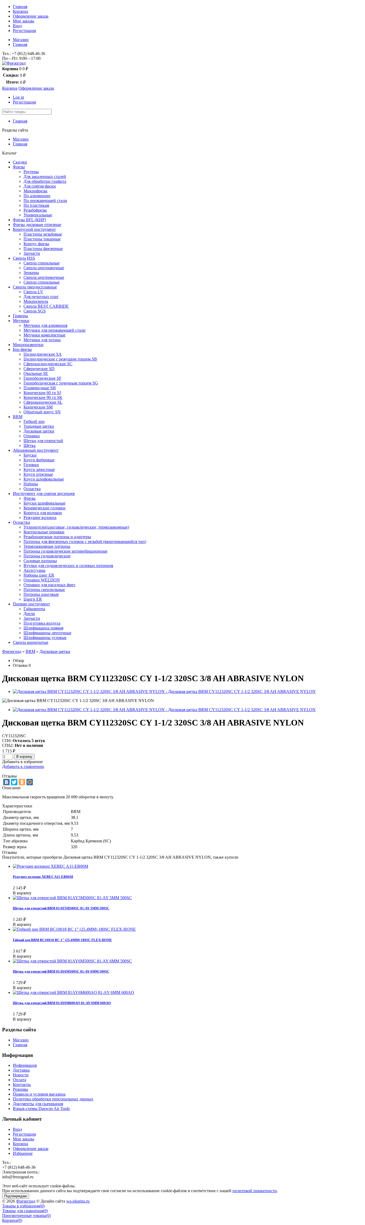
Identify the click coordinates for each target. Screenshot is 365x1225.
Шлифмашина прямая (43, 628)
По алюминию (37, 195)
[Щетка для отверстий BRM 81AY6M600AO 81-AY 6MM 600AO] (73, 992)
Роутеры (31, 171)
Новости (21, 1075)
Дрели (29, 613)
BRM (17, 416)
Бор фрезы (22, 349)
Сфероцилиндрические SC (48, 364)
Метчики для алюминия (45, 325)
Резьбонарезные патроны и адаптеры (57, 536)
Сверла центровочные (44, 267)
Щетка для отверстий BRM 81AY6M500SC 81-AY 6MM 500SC (61, 971)
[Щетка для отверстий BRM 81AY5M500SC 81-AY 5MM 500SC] (72, 897)
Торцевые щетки (39, 426)
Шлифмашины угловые (45, 637)
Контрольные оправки (44, 532)
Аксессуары (34, 570)
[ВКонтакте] (6, 782)
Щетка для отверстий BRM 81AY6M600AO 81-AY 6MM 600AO (62, 1003)
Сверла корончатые (30, 642)
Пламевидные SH (40, 388)
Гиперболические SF (42, 378)
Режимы (20, 1089)
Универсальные (38, 215)
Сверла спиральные (42, 263)
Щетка (30, 445)
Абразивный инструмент (36, 450)
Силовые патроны (40, 560)
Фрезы (19, 167)
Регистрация (24, 30)
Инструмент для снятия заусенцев (44, 493)
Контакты (22, 1084)
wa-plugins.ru (78, 1201)
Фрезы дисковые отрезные (37, 224)
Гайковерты (34, 608)
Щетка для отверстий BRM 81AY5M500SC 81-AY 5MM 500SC (61, 908)
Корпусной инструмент (34, 229)
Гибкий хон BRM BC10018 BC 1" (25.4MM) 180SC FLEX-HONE (62, 940)
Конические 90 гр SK (43, 397)
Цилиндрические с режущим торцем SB (60, 359)
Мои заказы (23, 21)
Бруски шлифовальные (44, 503)
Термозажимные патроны (47, 546)
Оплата (19, 1079)
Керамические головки (44, 508)
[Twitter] (14, 782)
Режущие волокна (40, 517)
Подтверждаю (15, 1196)
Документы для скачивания (38, 1103)
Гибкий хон (34, 421)
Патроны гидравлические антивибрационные (65, 551)
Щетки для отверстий (43, 440)
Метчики (21, 320)
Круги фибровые (39, 460)
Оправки (32, 436)
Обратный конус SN (42, 412)
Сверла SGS (35, 311)
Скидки (20, 162)
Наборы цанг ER (39, 575)
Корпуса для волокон (43, 512)
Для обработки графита (45, 181)
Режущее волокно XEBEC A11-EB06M (43, 877)
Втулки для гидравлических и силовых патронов (68, 565)
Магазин (21, 39)
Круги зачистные (39, 469)
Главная (20, 6)
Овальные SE (36, 373)
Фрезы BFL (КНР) (29, 219)
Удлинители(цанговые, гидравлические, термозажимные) (76, 527)
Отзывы (20, 665)
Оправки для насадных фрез (49, 584)
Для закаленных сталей (45, 176)
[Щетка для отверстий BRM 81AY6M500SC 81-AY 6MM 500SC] (72, 961)
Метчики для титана (42, 340)
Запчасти (32, 253)
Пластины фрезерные (43, 248)
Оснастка (32, 488)
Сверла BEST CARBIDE (46, 306)
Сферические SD (39, 368)
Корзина (20, 11)
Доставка (21, 1070)
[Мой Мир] (29, 782)
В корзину (24, 757)
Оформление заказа (30, 16)
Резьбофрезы (35, 210)
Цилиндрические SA (43, 354)
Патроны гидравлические (47, 556)
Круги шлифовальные (44, 479)
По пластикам (36, 205)
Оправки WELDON (42, 580)
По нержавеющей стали (45, 200)
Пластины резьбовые (43, 234)
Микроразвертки (28, 344)
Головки (31, 464)
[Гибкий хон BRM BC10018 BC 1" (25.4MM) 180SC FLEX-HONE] (74, 929)
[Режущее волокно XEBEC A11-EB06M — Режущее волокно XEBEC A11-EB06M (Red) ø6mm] (50, 866)
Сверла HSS (24, 258)
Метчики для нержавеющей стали (55, 330)
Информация (25, 1065)
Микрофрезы (35, 191)
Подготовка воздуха (42, 623)
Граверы (20, 316)
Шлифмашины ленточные (47, 633)
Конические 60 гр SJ (42, 392)
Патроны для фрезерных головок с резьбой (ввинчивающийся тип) (85, 541)
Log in (18, 97)
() (23, 1206)
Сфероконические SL (43, 402)
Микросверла (36, 301)
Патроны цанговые (41, 594)
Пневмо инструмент (31, 604)
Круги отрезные (38, 474)
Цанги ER (33, 599)
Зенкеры (31, 272)
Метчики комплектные (44, 335)
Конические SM (38, 407)
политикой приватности (254, 1190)
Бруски (30, 455)
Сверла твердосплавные (35, 287)
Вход (17, 25)
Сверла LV (33, 292)
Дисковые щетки (39, 431)
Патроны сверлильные (44, 589)
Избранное (23, 1153)
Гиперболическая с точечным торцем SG (61, 383)
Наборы (31, 484)
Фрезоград (11, 651)
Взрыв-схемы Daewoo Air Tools (41, 1108)
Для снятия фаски (40, 186)
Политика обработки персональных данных (53, 1099)
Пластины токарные (42, 239)
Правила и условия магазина (39, 1094)
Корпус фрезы (36, 243)
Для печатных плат (41, 296)
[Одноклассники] (22, 782)
